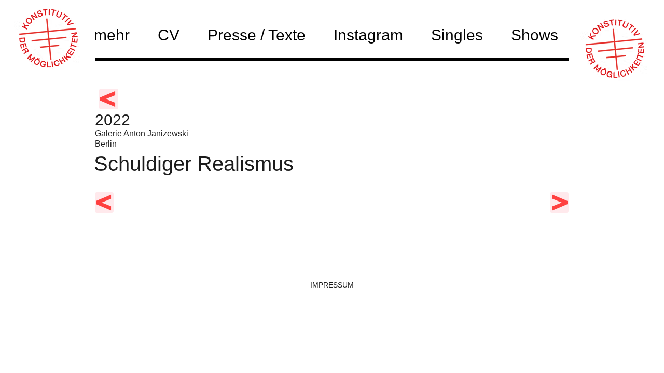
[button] (540, 34)
